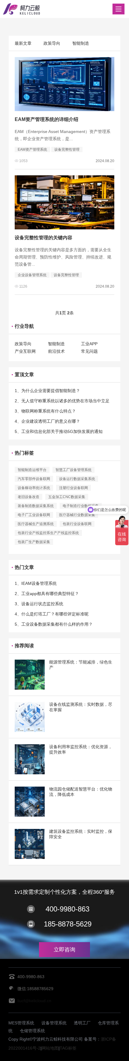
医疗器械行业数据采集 (77, 515)
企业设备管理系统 (32, 275)
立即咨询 (64, 950)
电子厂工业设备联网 (34, 515)
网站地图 (50, 1048)
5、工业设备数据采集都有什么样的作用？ (54, 624)
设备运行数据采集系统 (77, 479)
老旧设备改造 (28, 497)
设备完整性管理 (67, 149)
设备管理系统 (54, 1022)
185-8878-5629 (68, 924)
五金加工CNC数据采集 (66, 497)
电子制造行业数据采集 (81, 506)
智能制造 (80, 43)
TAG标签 (68, 1048)
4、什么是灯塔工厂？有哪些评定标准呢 (51, 614)
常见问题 (89, 351)
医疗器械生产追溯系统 (36, 524)
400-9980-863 (67, 909)
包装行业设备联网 (77, 524)
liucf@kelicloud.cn (34, 1000)
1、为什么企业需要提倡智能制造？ (47, 390)
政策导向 (52, 43)
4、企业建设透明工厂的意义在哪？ (47, 421)
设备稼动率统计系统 (34, 488)
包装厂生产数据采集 (34, 542)
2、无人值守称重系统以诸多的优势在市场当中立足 (62, 400)
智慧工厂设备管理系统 (74, 470)
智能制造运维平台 (32, 470)
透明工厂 (82, 1022)
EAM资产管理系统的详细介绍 (46, 119)
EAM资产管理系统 (32, 149)
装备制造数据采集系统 (36, 506)
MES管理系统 (21, 1022)
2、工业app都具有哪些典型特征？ (47, 593)
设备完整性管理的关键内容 (43, 237)
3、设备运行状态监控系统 (39, 603)
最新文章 (23, 43)
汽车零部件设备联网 (34, 479)
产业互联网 (25, 351)
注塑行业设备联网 (73, 488)
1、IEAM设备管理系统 (36, 583)
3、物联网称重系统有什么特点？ (45, 411)
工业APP (89, 343)
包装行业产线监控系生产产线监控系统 (48, 533)
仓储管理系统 (32, 1030)
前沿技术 (56, 351)
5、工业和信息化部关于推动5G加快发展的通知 (59, 431)
